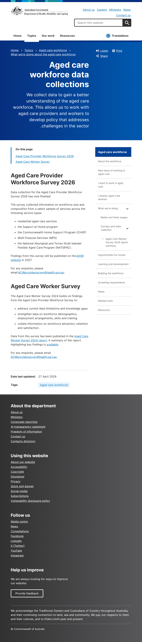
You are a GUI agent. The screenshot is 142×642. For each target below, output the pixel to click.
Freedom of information (26, 431)
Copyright (17, 471)
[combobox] (98, 23)
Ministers (115, 9)
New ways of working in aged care (111, 172)
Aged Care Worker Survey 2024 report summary (117, 242)
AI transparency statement (28, 426)
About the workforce (109, 161)
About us (89, 9)
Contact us (123, 15)
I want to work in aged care (110, 185)
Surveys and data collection (111, 228)
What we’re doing (108, 208)
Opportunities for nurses (111, 254)
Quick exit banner (22, 486)
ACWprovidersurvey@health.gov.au (41, 272)
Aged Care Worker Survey (33, 161)
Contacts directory (23, 441)
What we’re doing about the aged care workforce (43, 54)
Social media (19, 491)
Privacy (15, 481)
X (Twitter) (18, 545)
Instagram (17, 555)
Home (18, 35)
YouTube (16, 550)
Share (104, 56)
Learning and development (113, 264)
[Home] (39, 10)
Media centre (19, 521)
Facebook (17, 536)
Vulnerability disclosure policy (30, 500)
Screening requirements (111, 282)
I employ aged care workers (109, 197)
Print (119, 50)
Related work (105, 300)
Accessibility (19, 467)
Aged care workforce (53, 50)
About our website (23, 462)
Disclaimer (17, 476)
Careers (102, 9)
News (127, 9)
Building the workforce (110, 273)
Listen (104, 50)
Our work (48, 35)
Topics (31, 35)
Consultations (20, 531)
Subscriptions (20, 496)
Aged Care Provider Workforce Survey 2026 (45, 156)
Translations (120, 35)
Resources (67, 35)
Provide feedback (27, 593)
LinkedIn (16, 541)
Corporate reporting (24, 422)
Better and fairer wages (114, 217)
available (52, 344)
